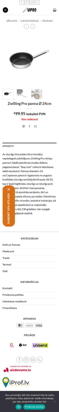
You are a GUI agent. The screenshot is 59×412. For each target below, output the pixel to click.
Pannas (47, 20)
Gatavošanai (30, 20)
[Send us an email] (32, 2)
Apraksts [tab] (8, 146)
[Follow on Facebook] (21, 2)
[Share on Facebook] (29, 126)
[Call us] (37, 2)
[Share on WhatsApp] (23, 126)
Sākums (11, 20)
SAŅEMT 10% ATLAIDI (8, 208)
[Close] (9, 189)
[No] (55, 402)
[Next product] (26, 26)
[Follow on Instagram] (27, 2)
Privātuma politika (34, 406)
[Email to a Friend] (35, 126)
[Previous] (8, 59)
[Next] (51, 59)
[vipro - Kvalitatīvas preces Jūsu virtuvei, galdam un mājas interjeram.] (29, 10)
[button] (5, 10)
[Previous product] (32, 26)
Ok (18, 406)
